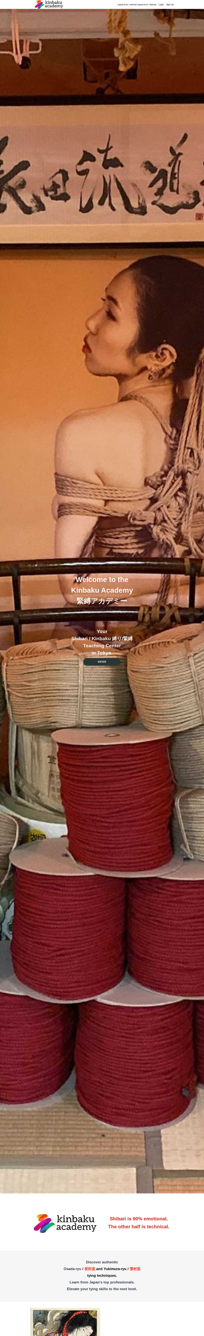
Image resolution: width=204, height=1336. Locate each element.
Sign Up (170, 4)
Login (161, 4)
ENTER (102, 662)
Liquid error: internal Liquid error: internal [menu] (145, 4)
